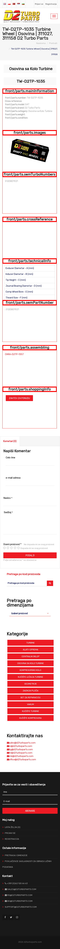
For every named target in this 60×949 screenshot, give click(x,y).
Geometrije (30, 684)
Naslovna (41, 43)
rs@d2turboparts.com (20, 746)
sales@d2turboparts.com (22, 742)
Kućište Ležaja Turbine (30, 677)
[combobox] (30, 613)
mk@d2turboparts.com (21, 756)
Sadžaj (8, 512)
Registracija (51, 4)
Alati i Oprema (30, 649)
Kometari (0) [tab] (9, 441)
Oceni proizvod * (12, 544)
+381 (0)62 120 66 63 (17, 883)
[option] (30, 149)
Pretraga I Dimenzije (16, 855)
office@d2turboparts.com (22, 759)
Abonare (30, 811)
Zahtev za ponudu (19, 398)
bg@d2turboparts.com (21, 749)
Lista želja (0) (12, 827)
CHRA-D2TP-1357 (14, 354)
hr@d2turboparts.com (20, 752)
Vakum (30, 704)
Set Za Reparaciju (30, 697)
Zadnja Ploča (30, 690)
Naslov (7, 498)
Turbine (30, 643)
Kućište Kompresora (30, 718)
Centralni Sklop (31, 656)
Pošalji (30, 555)
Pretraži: (53, 43)
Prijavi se (39, 4)
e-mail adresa (13, 478)
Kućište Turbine (30, 711)
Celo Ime (10, 457)
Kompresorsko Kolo (30, 670)
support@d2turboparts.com (21, 907)
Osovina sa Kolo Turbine (30, 663)
